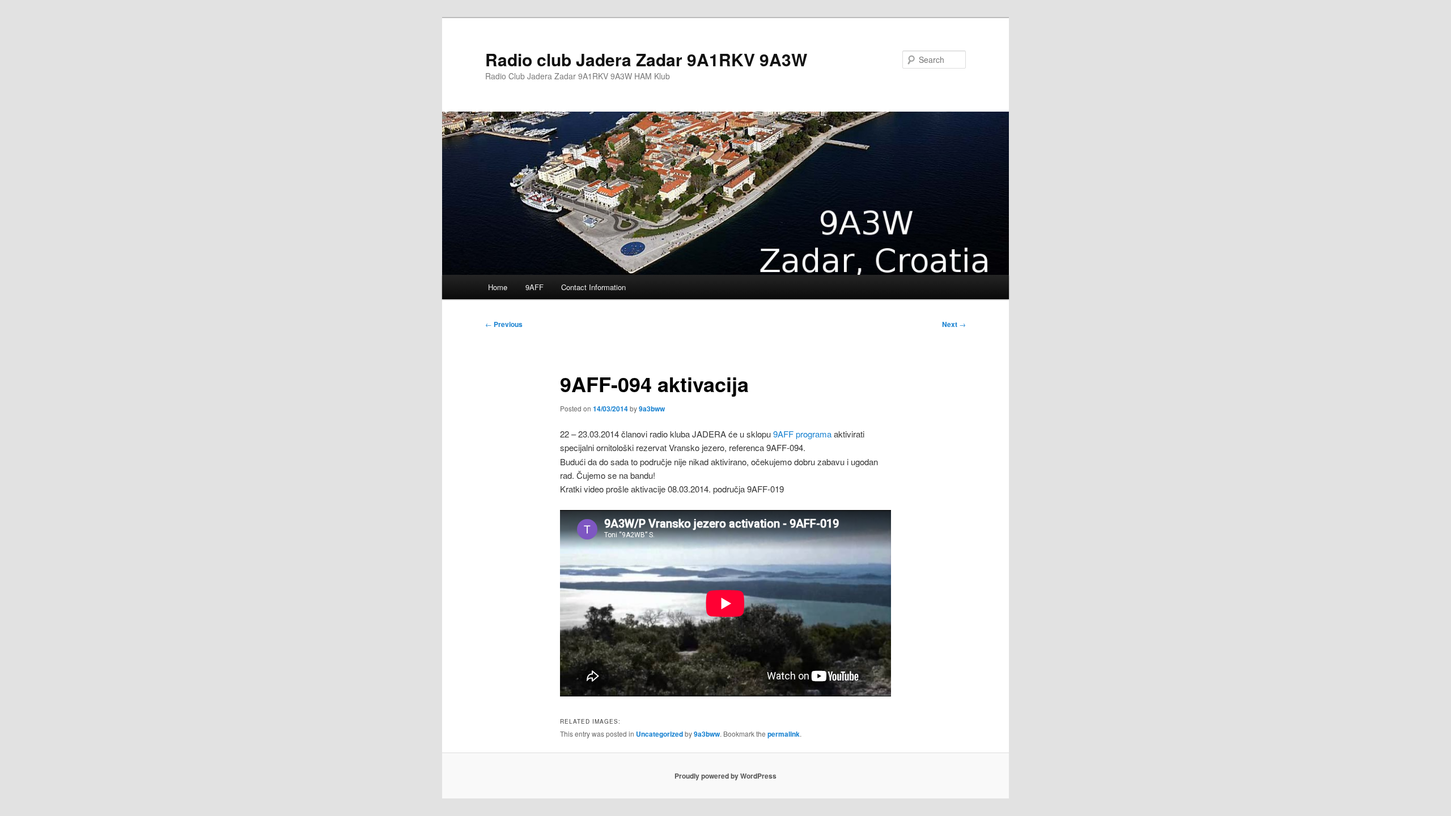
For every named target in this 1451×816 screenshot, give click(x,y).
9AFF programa (802, 434)
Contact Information (593, 287)
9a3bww (652, 408)
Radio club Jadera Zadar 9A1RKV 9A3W (646, 59)
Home (497, 287)
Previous (504, 324)
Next (954, 324)
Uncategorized (659, 734)
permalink (783, 734)
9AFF (534, 287)
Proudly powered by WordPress (725, 776)
